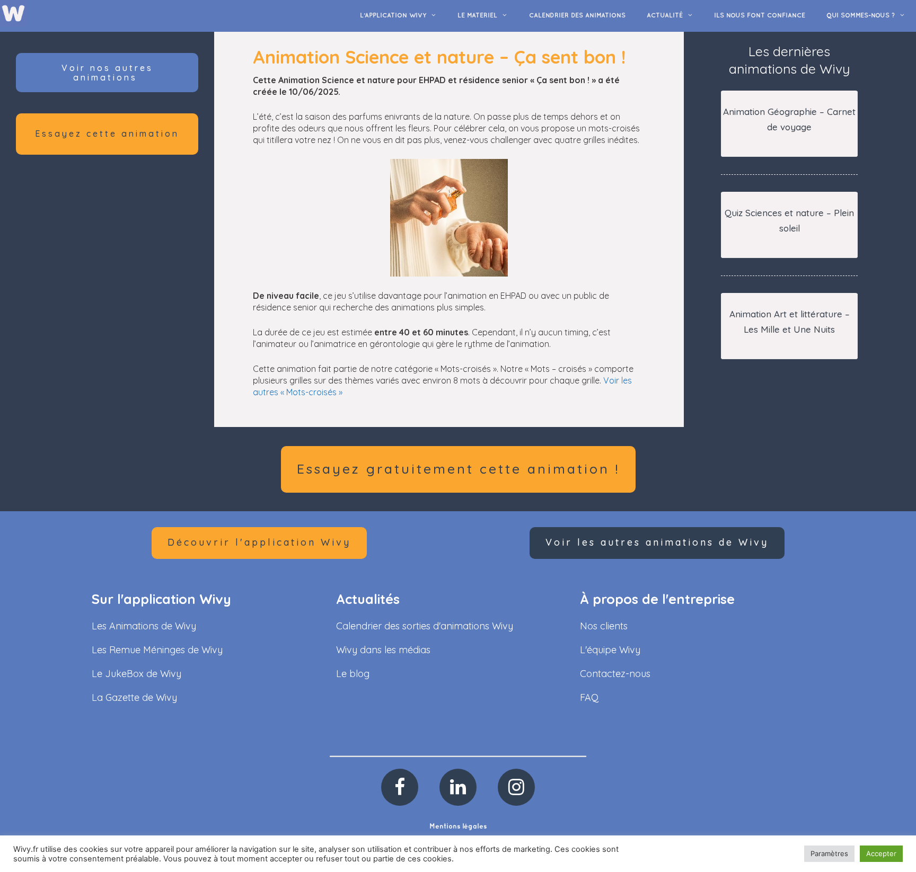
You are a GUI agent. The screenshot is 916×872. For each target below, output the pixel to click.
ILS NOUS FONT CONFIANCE (759, 16)
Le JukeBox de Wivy (136, 674)
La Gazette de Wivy (134, 697)
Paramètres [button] (829, 853)
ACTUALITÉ (665, 16)
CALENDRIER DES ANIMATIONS (577, 16)
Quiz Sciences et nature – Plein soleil (789, 220)
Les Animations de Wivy (144, 626)
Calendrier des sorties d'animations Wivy (424, 626)
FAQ (589, 697)
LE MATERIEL (477, 16)
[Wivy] (13, 12)
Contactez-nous (615, 674)
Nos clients (604, 626)
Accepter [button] (881, 853)
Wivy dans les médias (383, 650)
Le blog (352, 674)
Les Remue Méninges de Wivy (157, 650)
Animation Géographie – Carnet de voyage (789, 119)
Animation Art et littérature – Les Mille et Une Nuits (789, 321)
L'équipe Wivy (610, 650)
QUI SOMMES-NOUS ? (860, 16)
